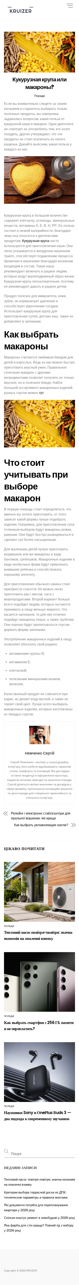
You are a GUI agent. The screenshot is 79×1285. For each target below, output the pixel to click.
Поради (39, 95)
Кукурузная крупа (35, 241)
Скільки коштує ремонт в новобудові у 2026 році (39, 1217)
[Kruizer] (20, 14)
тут (41, 393)
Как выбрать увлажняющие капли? (41, 825)
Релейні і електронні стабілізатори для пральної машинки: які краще (40, 815)
